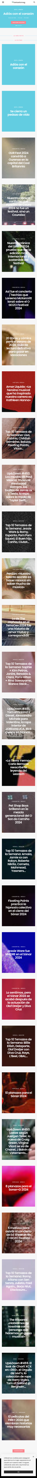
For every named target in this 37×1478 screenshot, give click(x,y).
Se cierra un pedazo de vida (18, 113)
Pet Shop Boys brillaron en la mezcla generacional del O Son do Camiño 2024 (18, 813)
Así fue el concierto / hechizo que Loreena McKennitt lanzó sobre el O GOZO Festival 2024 (18, 299)
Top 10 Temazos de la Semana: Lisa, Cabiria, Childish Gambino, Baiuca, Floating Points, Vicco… (18, 440)
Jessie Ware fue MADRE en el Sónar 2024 (19, 954)
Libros (22, 334)
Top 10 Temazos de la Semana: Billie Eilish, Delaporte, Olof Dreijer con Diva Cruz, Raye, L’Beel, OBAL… (18, 1047)
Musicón (21, 427)
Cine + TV (14, 1412)
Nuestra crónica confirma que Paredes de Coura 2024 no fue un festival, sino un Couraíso (18, 206)
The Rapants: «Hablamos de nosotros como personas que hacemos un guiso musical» (18, 1328)
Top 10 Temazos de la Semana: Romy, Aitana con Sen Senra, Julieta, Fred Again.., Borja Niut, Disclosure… (18, 1281)
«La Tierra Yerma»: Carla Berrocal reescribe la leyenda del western (18, 767)
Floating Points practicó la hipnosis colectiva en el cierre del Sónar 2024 (18, 907)
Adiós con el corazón (18, 14)
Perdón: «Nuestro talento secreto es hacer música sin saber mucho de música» (18, 580)
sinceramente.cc (18, 740)
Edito (15, 9)
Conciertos (16, 149)
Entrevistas (15, 1315)
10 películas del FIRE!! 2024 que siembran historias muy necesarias (18, 1421)
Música (22, 149)
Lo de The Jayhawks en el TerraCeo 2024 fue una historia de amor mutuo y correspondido (18, 626)
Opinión (20, 9)
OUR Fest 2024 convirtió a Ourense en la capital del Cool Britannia (18, 159)
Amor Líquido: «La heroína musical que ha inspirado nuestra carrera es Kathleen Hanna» (18, 393)
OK (19, 1472)
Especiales (16, 334)
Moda (15, 469)
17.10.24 (20, 18)
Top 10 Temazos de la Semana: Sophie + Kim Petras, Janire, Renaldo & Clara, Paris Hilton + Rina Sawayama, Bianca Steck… (18, 674)
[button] (16, 25)
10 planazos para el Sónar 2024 (18, 1094)
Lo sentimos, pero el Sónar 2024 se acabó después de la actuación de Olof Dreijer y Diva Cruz (18, 1000)
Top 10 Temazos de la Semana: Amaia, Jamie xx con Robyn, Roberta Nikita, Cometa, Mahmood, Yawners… (18, 861)
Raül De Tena (12, 18)
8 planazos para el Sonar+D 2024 (18, 1188)
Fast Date (16, 382)
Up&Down (21, 469)
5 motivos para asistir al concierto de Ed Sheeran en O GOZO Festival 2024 (18, 1234)
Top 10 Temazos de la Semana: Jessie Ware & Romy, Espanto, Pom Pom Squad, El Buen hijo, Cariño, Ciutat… (18, 533)
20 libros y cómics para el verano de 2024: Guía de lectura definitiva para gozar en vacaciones (18, 346)
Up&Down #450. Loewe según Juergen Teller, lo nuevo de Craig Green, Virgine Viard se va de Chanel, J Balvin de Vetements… (18, 1141)
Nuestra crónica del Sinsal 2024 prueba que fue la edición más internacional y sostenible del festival (18, 253)
